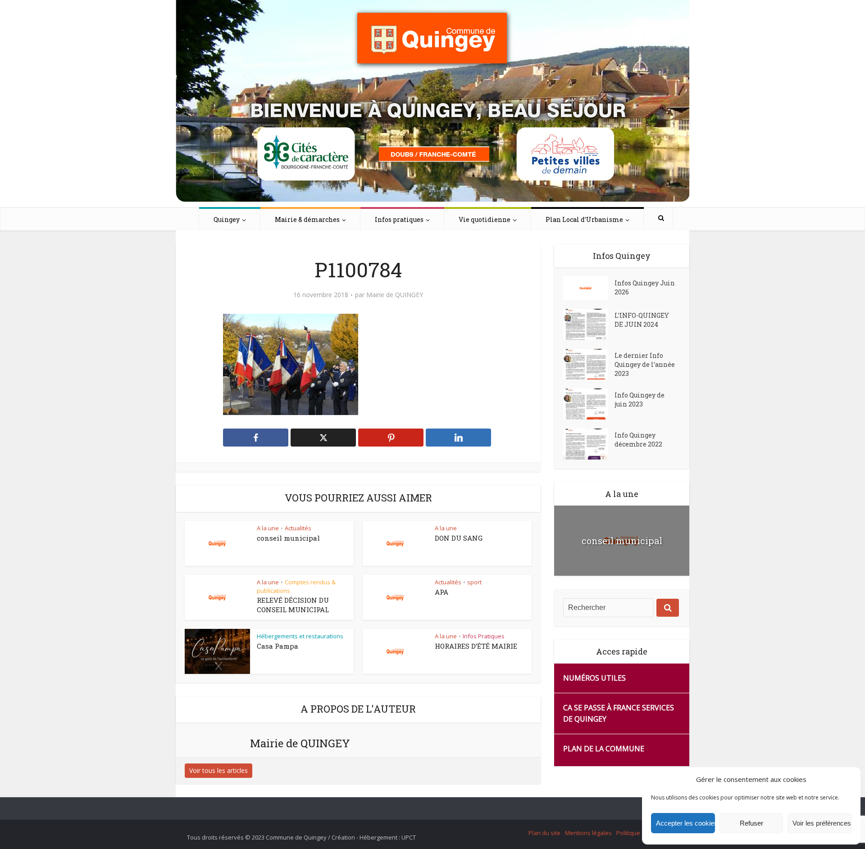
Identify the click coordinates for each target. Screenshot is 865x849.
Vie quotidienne (484, 219)
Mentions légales (588, 833)
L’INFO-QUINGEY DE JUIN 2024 (642, 320)
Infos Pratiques (484, 636)
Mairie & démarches (307, 219)
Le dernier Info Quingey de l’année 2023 (645, 364)
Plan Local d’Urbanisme (584, 219)
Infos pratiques (399, 219)
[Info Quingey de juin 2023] (589, 404)
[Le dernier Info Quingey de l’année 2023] (589, 364)
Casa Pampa (277, 645)
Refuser (751, 823)
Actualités (298, 528)
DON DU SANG (459, 537)
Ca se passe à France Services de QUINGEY (618, 713)
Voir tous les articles (218, 770)
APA (441, 591)
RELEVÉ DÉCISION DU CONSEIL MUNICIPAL (293, 605)
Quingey (227, 219)
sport (474, 582)
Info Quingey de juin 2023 (640, 399)
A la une (268, 528)
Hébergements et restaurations (300, 636)
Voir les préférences (821, 823)
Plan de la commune (603, 749)
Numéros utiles (594, 678)
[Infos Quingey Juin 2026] (589, 288)
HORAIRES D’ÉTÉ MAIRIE (476, 645)
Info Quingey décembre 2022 (638, 439)
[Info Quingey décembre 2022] (589, 444)
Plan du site (544, 833)
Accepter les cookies (685, 823)
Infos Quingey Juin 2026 (645, 287)
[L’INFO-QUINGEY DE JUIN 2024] (589, 324)
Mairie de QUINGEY (394, 295)
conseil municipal (288, 537)
